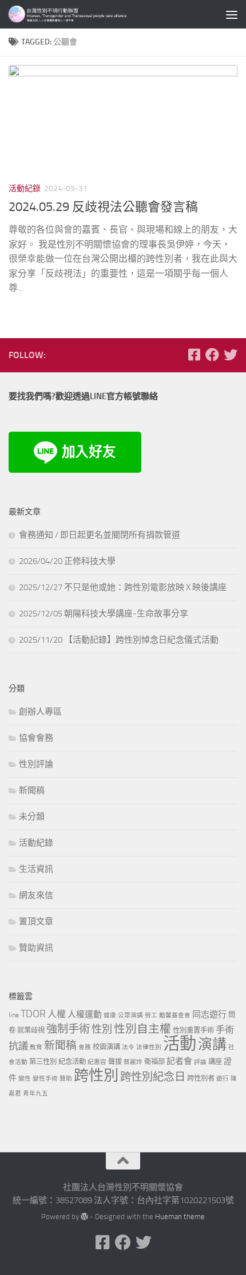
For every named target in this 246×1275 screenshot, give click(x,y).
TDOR (33, 1014)
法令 (128, 1047)
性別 (102, 1029)
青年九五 (35, 1093)
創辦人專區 (40, 711)
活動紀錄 (25, 188)
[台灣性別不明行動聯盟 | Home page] (91, 14)
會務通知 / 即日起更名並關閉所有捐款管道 (99, 535)
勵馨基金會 (175, 1015)
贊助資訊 (36, 948)
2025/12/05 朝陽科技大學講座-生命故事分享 (103, 613)
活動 (179, 1044)
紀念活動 (72, 1061)
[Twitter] (230, 355)
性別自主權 (142, 1029)
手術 (225, 1029)
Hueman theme (180, 1216)
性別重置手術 (193, 1030)
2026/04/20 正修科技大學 (67, 561)
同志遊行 (209, 1014)
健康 (110, 1015)
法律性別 (148, 1047)
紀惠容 (97, 1062)
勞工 (151, 1015)
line (14, 1014)
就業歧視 (31, 1030)
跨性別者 (201, 1078)
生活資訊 (36, 869)
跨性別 (96, 1076)
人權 (56, 1014)
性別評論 (36, 764)
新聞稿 (32, 790)
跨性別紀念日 (152, 1076)
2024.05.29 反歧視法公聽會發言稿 (103, 207)
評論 (200, 1062)
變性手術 (45, 1078)
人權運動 (85, 1014)
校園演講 (106, 1046)
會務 (84, 1047)
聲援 (115, 1061)
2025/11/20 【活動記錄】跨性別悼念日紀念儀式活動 (119, 640)
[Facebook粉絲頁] (212, 355)
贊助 (65, 1078)
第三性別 (43, 1061)
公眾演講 (130, 1015)
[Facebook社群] (194, 355)
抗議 (18, 1045)
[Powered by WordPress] (84, 1216)
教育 (36, 1047)
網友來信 (36, 895)
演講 (212, 1044)
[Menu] (231, 14)
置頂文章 (36, 921)
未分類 (32, 816)
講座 (215, 1061)
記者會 (179, 1061)
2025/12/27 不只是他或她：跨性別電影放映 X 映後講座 (123, 587)
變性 (24, 1078)
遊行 (222, 1078)
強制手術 (68, 1029)
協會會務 (36, 738)
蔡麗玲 (133, 1062)
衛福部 (154, 1061)
